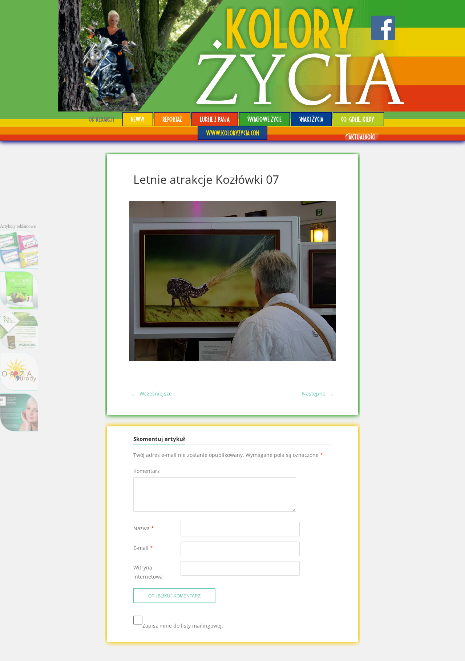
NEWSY (138, 118)
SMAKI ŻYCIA (311, 118)
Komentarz (146, 470)
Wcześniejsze (151, 393)
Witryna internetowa (148, 572)
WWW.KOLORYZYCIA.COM (232, 132)
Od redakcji (101, 118)
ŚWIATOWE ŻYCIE (264, 118)
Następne (318, 393)
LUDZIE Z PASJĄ (215, 118)
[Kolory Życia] (232, 55)
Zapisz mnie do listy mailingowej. (182, 625)
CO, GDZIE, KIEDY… (358, 118)
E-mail (143, 547)
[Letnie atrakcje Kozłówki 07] (232, 359)
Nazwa (143, 528)
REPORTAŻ (172, 118)
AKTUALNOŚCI (361, 136)
